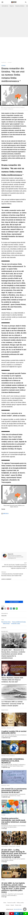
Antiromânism (5, 5)
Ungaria (18, 846)
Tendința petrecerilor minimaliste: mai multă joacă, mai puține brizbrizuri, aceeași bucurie (13, 821)
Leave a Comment (14, 601)
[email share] (5, 608)
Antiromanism (4, 846)
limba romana (6, 623)
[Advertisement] (14, 22)
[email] (7, 913)
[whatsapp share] (14, 608)
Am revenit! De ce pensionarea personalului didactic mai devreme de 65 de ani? (13, 790)
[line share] (17, 608)
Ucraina (10, 62)
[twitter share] (2, 608)
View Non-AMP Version (18, 909)
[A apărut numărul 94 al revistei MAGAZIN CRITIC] (14, 719)
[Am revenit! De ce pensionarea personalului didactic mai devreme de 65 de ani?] (14, 777)
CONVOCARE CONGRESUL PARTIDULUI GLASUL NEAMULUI (12, 761)
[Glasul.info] (14, 2)
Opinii (8, 785)
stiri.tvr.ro (5, 513)
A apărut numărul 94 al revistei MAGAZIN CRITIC (13, 732)
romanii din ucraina (15, 623)
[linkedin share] (11, 608)
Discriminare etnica (5, 621)
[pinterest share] (8, 608)
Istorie (3, 879)
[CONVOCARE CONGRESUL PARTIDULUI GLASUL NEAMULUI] (14, 747)
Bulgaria (12, 5)
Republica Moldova (20, 5)
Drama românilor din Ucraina (19, 621)
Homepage (3, 62)
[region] (14, 48)
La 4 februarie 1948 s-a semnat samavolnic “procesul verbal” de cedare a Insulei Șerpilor (12, 703)
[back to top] (25, 909)
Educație (3, 785)
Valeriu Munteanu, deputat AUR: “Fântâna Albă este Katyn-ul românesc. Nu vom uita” (12, 680)
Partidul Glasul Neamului (8, 755)
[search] (26, 2)
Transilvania (12, 846)
